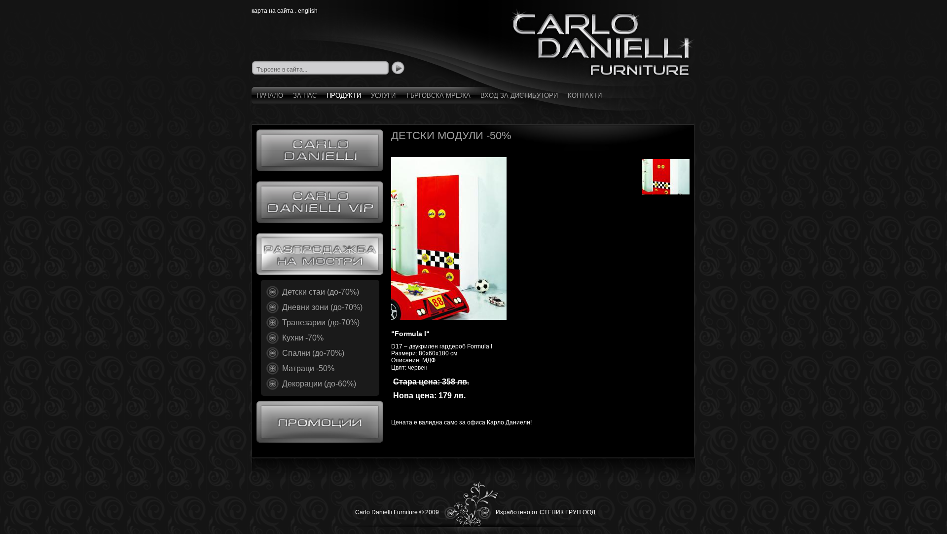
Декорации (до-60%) (319, 384)
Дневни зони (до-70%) (322, 307)
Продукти (344, 95)
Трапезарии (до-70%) (321, 322)
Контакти (585, 95)
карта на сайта (272, 10)
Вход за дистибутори (519, 95)
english (308, 10)
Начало (269, 95)
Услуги (383, 95)
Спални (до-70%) (313, 353)
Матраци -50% (308, 368)
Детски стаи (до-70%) (320, 292)
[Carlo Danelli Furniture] (602, 42)
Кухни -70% (303, 338)
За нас (305, 95)
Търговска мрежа (438, 95)
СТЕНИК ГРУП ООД (567, 512)
